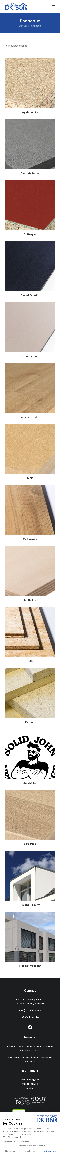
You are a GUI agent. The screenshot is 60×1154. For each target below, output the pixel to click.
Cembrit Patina (30, 173)
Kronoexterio (30, 356)
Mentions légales (30, 1079)
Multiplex (30, 600)
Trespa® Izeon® (30, 905)
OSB (30, 661)
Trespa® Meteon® (30, 966)
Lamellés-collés (30, 417)
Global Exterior (30, 295)
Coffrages (30, 234)
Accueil (23, 25)
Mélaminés (30, 539)
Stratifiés (30, 844)
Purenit (30, 722)
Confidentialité (30, 1083)
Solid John (30, 783)
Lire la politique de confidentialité (16, 1141)
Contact (30, 1087)
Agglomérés (30, 112)
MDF (30, 478)
